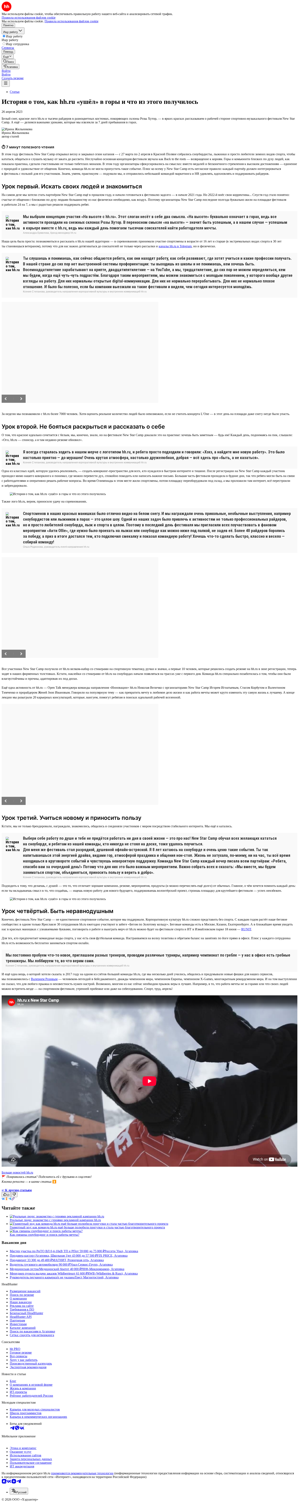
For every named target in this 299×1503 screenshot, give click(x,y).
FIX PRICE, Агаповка (112, 1255)
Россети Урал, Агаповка (121, 1251)
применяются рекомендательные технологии (82, 1473)
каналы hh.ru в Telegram (175, 246)
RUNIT (246, 929)
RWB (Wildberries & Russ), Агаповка (112, 1273)
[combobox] (19, 1491)
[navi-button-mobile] (6, 83)
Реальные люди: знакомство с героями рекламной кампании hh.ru (55, 1220)
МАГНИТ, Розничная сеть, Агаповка (78, 1260)
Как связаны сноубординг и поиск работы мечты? (44, 1234)
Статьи (15, 91)
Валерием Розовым (44, 979)
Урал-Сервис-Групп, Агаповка (91, 1264)
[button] (6, 71)
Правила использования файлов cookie (71, 21)
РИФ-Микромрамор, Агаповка (102, 1269)
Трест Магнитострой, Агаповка (97, 1277)
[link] (8, 61)
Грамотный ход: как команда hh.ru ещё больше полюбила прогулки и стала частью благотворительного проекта (87, 1227)
